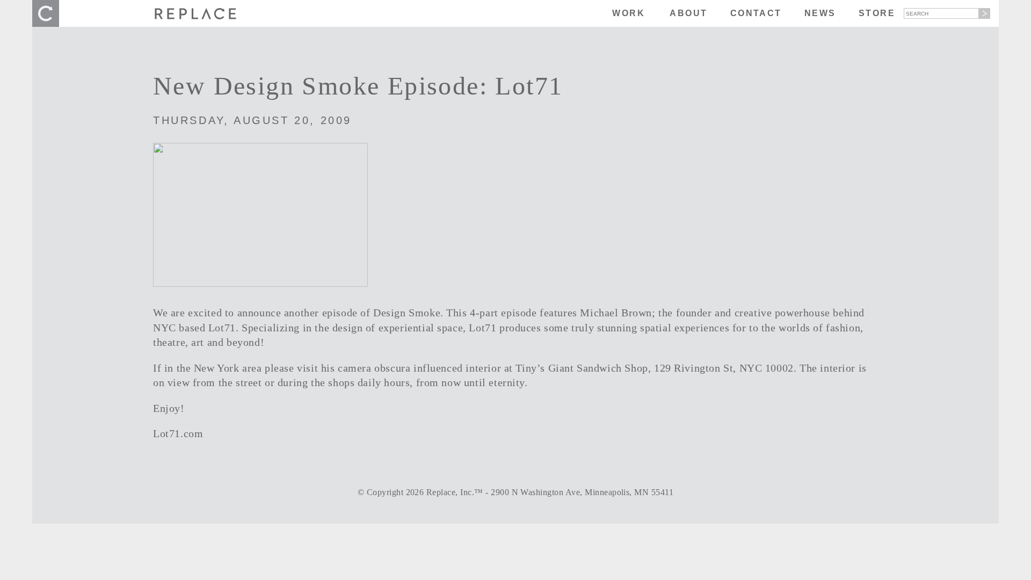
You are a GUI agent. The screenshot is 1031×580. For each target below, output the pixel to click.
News (820, 13)
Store (877, 13)
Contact (756, 13)
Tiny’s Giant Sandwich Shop (582, 368)
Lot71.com (178, 433)
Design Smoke (406, 312)
